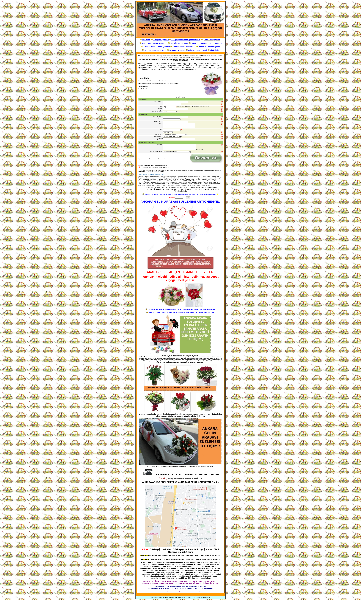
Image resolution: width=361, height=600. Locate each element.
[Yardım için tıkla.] (222, 101)
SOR (188, 197)
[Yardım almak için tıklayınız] (222, 104)
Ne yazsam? (199, 149)
